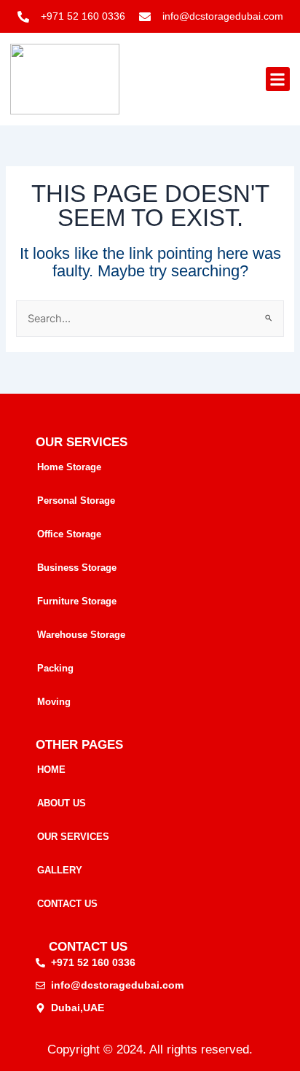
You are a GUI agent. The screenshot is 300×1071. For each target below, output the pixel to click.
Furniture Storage (77, 601)
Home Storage (69, 466)
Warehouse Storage (81, 634)
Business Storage (77, 567)
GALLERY (59, 870)
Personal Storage (76, 500)
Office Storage (69, 534)
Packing (55, 668)
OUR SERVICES (73, 836)
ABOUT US (61, 803)
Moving (54, 701)
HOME (51, 769)
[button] (278, 79)
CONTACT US (67, 903)
